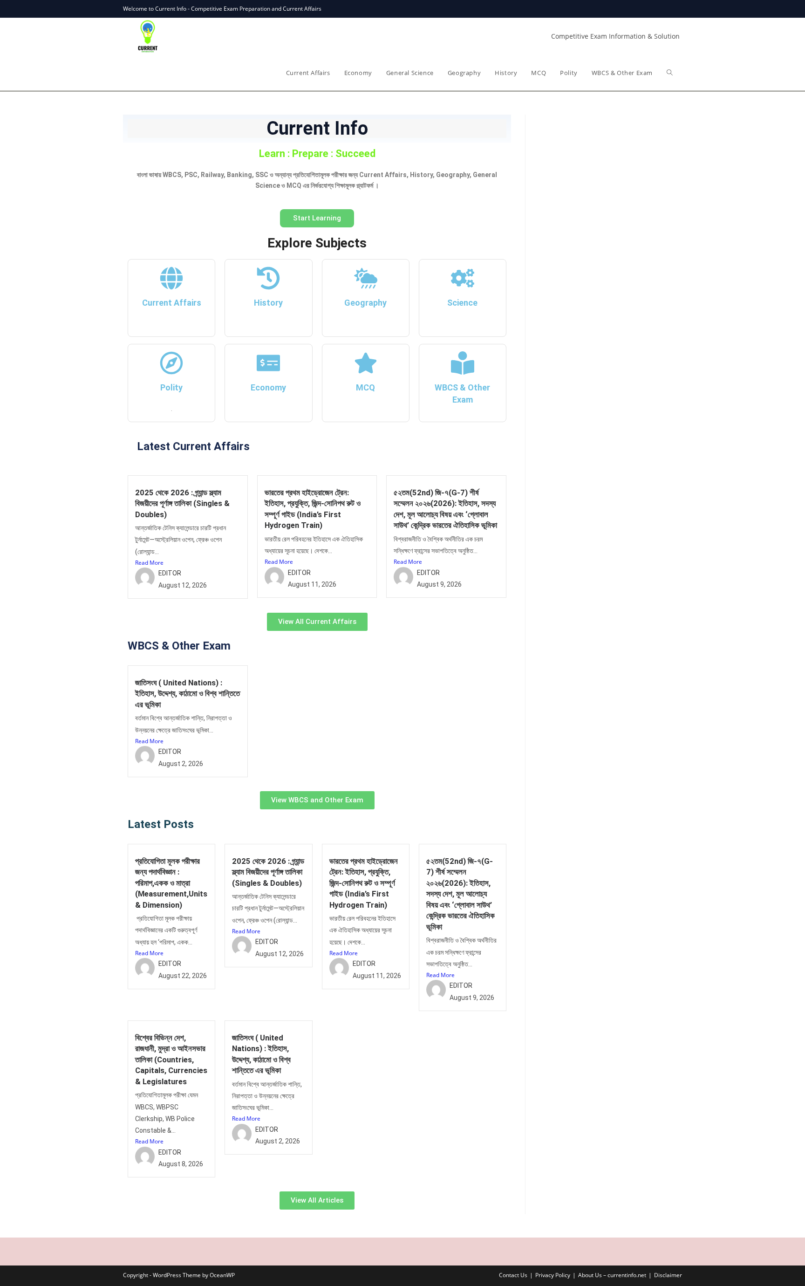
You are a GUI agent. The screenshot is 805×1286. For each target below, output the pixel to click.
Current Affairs (171, 303)
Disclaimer (668, 1275)
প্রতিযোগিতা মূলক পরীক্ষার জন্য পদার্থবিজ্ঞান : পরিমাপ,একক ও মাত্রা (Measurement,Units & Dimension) (171, 883)
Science (462, 303)
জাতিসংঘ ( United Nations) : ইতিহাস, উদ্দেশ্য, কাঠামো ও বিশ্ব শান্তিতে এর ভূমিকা (187, 693)
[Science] (462, 278)
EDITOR (169, 573)
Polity (171, 387)
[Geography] (365, 278)
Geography (365, 303)
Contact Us (513, 1275)
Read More (149, 563)
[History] (268, 278)
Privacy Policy (552, 1275)
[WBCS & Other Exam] (462, 363)
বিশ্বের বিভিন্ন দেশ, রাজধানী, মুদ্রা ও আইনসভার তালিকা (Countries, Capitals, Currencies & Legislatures (171, 1059)
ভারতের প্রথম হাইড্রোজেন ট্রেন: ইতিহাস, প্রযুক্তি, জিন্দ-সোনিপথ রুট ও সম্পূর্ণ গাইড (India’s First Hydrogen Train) (363, 883)
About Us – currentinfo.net (612, 1275)
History (268, 303)
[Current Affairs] (171, 278)
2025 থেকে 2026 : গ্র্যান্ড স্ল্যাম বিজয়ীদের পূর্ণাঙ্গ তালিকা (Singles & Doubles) (182, 503)
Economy (268, 387)
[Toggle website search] (670, 73)
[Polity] (171, 363)
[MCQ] (365, 363)
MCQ (365, 387)
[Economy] (268, 363)
